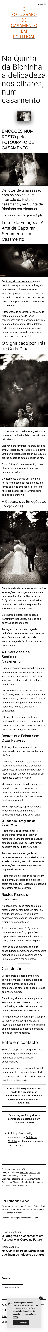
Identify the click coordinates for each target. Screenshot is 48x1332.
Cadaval (32, 1172)
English (39, 215)
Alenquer (24, 1172)
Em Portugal (14, 1175)
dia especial (17, 869)
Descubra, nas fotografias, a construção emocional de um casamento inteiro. (24, 1119)
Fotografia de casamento (22, 1179)
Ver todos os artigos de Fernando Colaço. (20, 1217)
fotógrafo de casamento (19, 281)
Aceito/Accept (21, 1322)
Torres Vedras (27, 1175)
